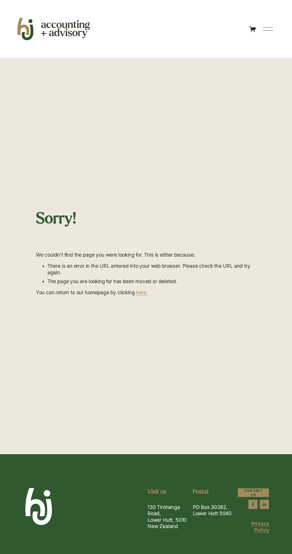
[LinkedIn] (264, 504)
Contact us (253, 492)
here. (141, 292)
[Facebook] (252, 504)
